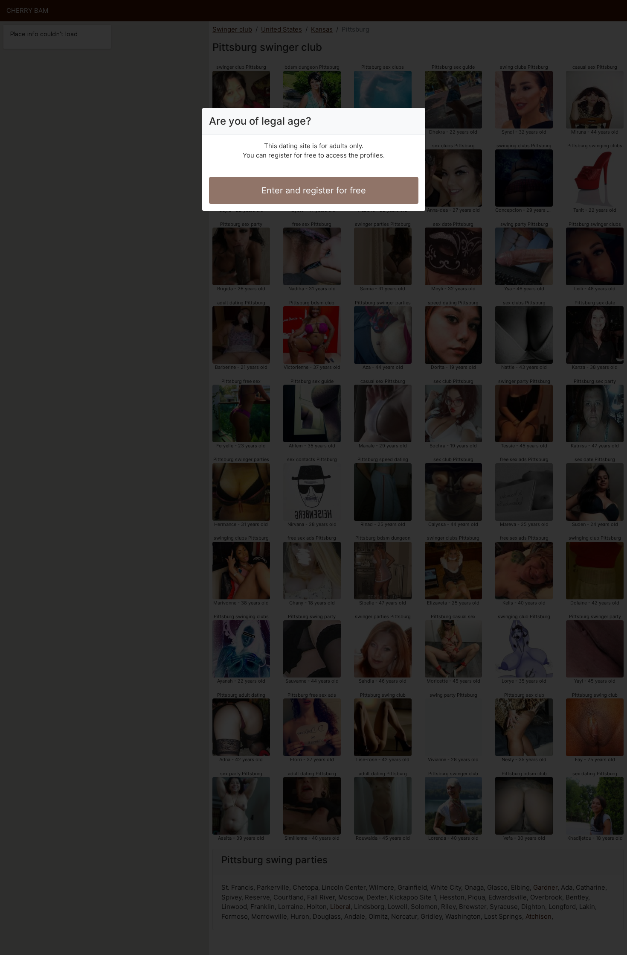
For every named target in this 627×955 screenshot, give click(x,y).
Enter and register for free (313, 190)
